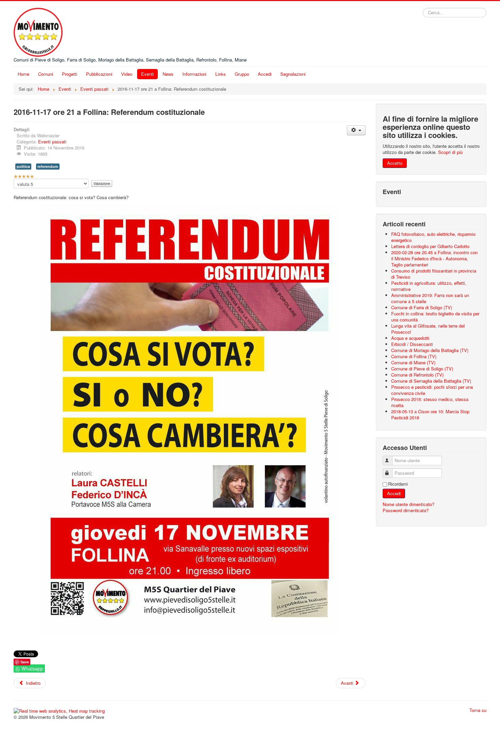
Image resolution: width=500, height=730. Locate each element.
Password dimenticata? (406, 510)
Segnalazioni (292, 74)
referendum (47, 166)
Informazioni (194, 74)
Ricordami (398, 484)
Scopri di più (450, 152)
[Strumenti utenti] (356, 130)
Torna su (477, 710)
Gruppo (242, 74)
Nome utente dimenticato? (408, 504)
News (168, 74)
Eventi (147, 74)
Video (126, 74)
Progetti (69, 74)
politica (23, 166)
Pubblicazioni (99, 74)
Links (220, 74)
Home (23, 74)
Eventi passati (52, 141)
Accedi (264, 74)
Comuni (45, 74)
